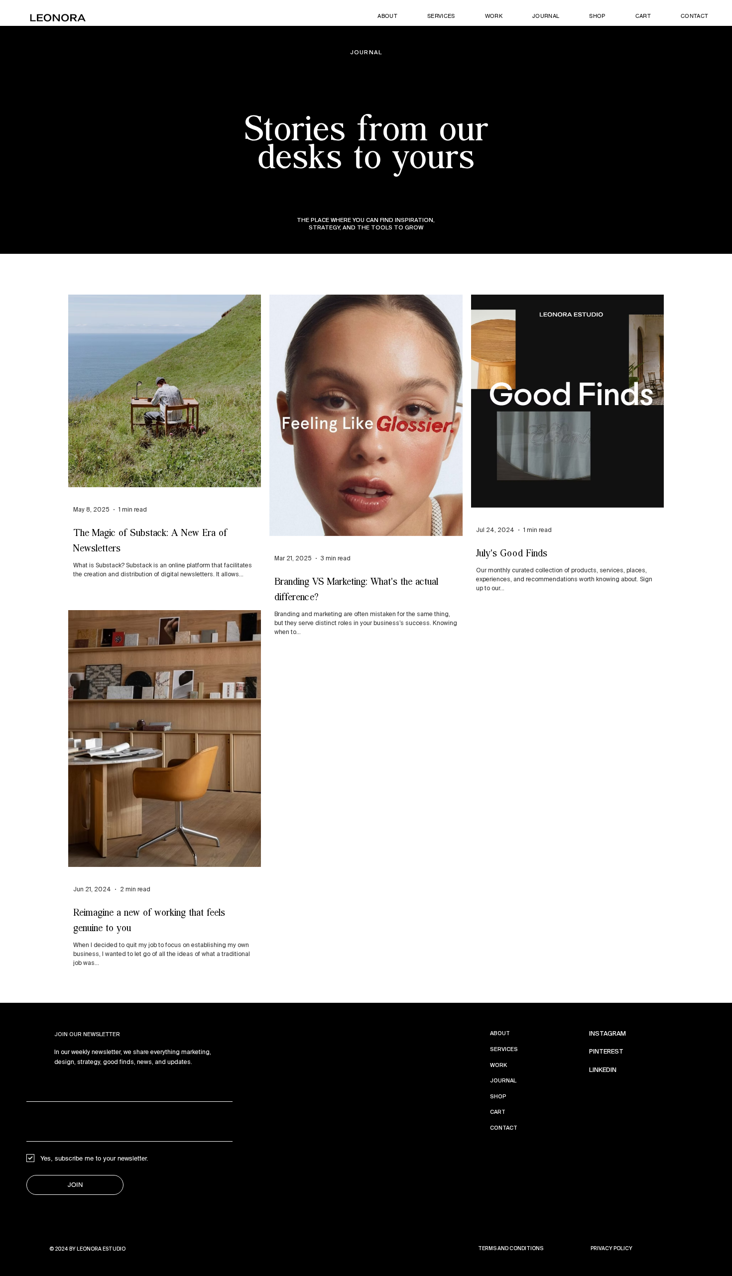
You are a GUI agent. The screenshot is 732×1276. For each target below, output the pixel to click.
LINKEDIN (602, 1070)
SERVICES (504, 1049)
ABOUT (500, 1033)
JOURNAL (503, 1080)
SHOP (498, 1096)
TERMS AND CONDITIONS (510, 1248)
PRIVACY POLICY (611, 1248)
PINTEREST (606, 1052)
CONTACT (503, 1127)
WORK (498, 1065)
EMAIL (37, 1117)
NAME (37, 1077)
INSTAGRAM (607, 1034)
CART (497, 1111)
